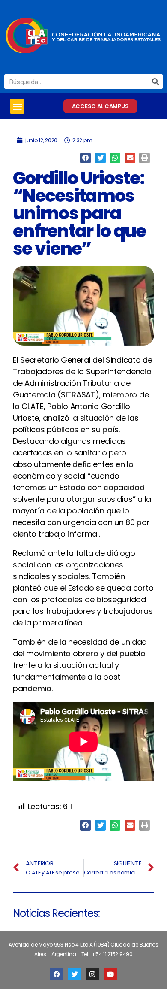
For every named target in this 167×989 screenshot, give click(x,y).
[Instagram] (92, 974)
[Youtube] (110, 974)
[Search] (155, 81)
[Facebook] (56, 974)
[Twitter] (74, 974)
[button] (17, 106)
